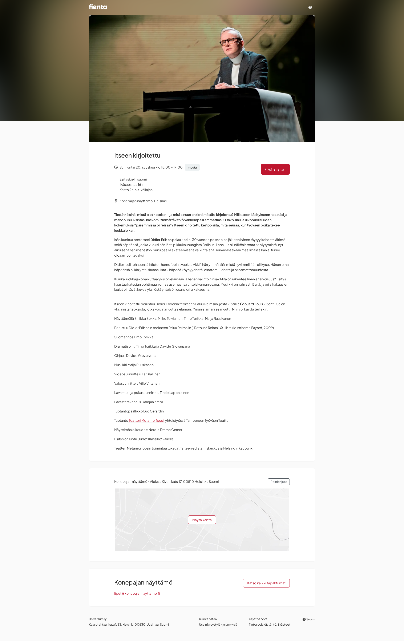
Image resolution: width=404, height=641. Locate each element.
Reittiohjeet (279, 481)
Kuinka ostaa (208, 619)
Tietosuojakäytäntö (262, 624)
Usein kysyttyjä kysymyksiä (218, 624)
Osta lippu (275, 169)
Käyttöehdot (258, 619)
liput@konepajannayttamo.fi (137, 593)
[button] (310, 7)
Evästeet (284, 624)
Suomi (310, 619)
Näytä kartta (202, 520)
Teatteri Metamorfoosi (146, 420)
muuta (192, 167)
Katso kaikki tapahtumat (266, 583)
